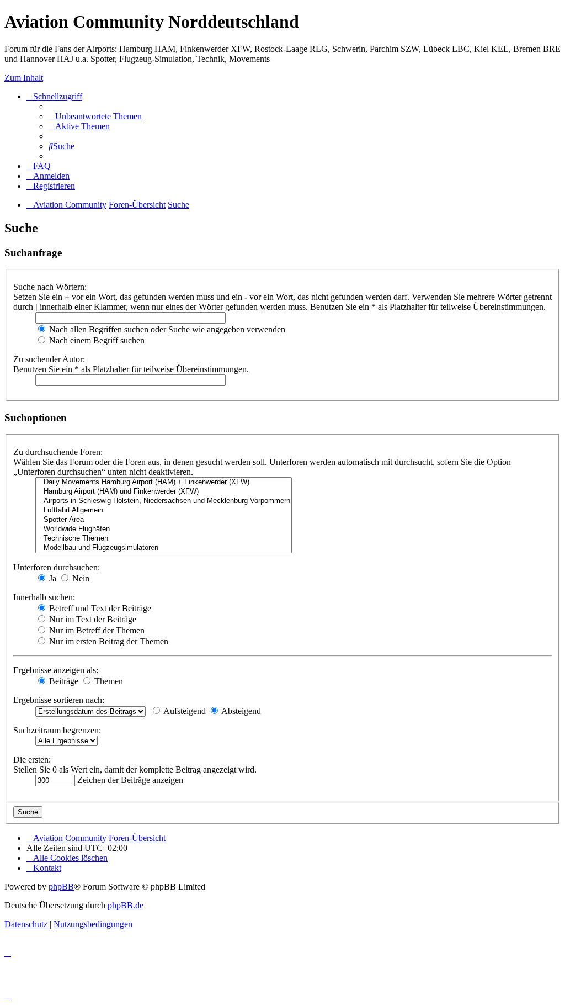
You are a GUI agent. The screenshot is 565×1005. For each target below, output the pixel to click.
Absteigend (240, 711)
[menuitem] (95, 116)
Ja (51, 578)
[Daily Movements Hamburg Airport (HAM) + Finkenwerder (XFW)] (163, 482)
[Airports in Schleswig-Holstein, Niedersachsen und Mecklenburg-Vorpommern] (163, 501)
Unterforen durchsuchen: (56, 567)
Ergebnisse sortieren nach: (58, 700)
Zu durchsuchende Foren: (58, 452)
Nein (79, 578)
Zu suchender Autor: (49, 359)
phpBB (61, 886)
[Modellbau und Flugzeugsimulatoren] (163, 548)
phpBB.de (125, 905)
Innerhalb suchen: (44, 597)
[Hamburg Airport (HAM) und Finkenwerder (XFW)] (163, 491)
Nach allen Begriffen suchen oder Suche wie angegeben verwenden (166, 329)
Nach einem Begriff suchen (96, 340)
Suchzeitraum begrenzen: (57, 730)
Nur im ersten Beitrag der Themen (107, 641)
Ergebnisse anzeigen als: (55, 670)
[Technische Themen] (163, 538)
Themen (107, 681)
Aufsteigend (184, 711)
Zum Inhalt (23, 77)
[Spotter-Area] (163, 520)
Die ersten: (32, 759)
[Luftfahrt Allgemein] (163, 510)
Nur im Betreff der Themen (96, 630)
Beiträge (62, 681)
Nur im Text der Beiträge (91, 619)
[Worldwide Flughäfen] (163, 529)
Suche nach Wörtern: (50, 287)
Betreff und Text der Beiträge (99, 608)
